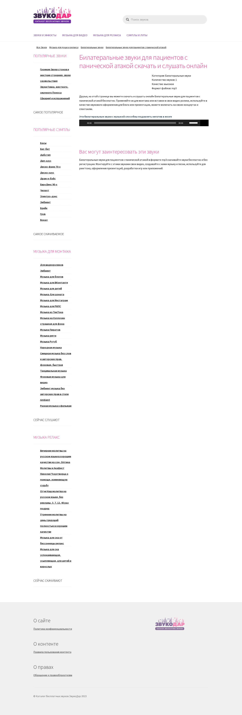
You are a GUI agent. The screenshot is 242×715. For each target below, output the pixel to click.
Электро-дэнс (48, 196)
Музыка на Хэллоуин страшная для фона (52, 320)
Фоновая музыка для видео (53, 379)
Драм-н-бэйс (48, 178)
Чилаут (44, 190)
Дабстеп (45, 154)
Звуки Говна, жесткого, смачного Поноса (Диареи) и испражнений (55, 92)
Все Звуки (42, 47)
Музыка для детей (51, 288)
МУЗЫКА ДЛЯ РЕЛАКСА (107, 35)
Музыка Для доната (52, 294)
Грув (42, 214)
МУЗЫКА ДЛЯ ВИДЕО (74, 35)
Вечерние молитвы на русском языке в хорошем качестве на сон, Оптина (55, 456)
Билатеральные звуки (92, 47)
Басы (43, 143)
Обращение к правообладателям (52, 675)
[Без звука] (186, 123)
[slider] (194, 123)
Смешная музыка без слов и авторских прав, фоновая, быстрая (55, 359)
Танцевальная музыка (53, 370)
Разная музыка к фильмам (55, 405)
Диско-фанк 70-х (50, 166)
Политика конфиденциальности (52, 628)
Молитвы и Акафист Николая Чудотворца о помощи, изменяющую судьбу (54, 476)
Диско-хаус (47, 172)
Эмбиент (45, 202)
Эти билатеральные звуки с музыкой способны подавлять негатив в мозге (125, 116)
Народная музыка (51, 347)
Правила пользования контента (52, 652)
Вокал (44, 220)
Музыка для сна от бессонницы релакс (52, 540)
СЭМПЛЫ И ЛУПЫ (137, 35)
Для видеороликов (51, 264)
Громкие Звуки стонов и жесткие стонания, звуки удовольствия (55, 75)
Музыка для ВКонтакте (54, 282)
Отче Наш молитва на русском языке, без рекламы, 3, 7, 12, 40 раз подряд (54, 500)
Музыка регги (48, 335)
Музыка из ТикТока (51, 312)
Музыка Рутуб (48, 341)
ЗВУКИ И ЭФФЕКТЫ (44, 35)
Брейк (43, 208)
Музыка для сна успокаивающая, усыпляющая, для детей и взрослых (55, 558)
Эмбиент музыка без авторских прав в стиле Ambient (54, 394)
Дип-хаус (45, 160)
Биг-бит (45, 149)
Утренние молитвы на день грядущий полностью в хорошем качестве (53, 523)
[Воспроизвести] (83, 123)
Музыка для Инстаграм (54, 300)
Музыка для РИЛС (50, 306)
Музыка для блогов (51, 276)
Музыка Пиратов (50, 329)
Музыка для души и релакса (63, 47)
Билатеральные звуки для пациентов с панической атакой (136, 47)
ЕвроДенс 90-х (48, 184)
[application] (139, 123)
